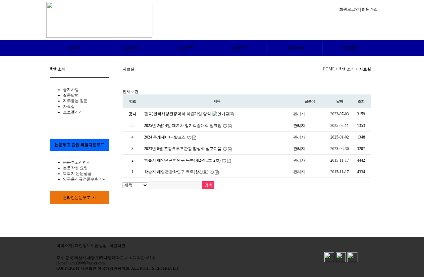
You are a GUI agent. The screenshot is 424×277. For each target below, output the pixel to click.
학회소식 (295, 47)
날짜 (339, 101)
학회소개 (240, 47)
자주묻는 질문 (75, 101)
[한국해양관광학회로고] (99, 19)
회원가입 (370, 9)
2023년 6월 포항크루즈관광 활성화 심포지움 (183, 148)
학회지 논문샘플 (77, 173)
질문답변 (71, 95)
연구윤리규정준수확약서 (85, 179)
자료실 (69, 106)
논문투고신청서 (77, 162)
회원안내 (350, 47)
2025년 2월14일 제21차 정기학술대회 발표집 (183, 125)
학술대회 (130, 47)
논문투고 (185, 47)
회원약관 (117, 245)
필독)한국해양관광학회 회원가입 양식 (178, 113)
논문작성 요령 (75, 168)
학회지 (74, 47)
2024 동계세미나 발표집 (165, 137)
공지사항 (71, 89)
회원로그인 (349, 9)
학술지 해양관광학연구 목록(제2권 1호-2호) (183, 160)
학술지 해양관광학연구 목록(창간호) (176, 172)
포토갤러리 (73, 112)
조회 (361, 101)
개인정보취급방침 (91, 245)
